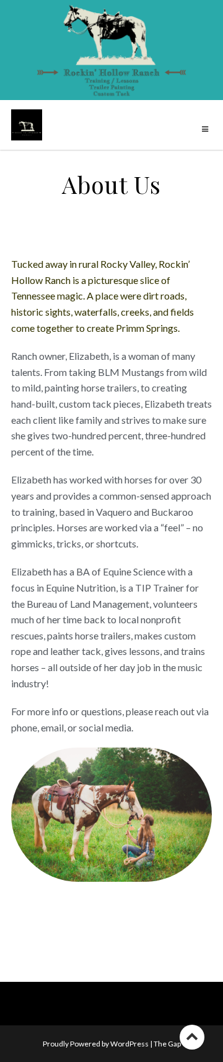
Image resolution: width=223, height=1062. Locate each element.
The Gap (167, 1043)
